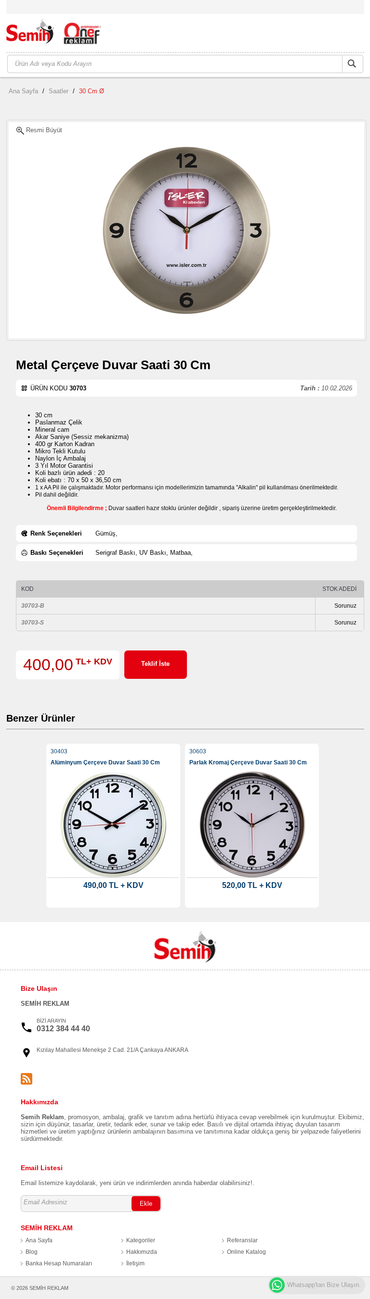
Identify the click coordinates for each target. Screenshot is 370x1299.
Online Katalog (246, 1252)
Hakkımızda (141, 1252)
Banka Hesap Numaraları (59, 1263)
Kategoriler (140, 1240)
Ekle (146, 1203)
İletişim (135, 1263)
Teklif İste (155, 663)
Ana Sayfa (23, 91)
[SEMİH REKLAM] (59, 34)
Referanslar (242, 1240)
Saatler (58, 91)
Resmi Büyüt (43, 130)
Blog (32, 1252)
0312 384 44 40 (63, 1028)
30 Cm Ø (91, 91)
